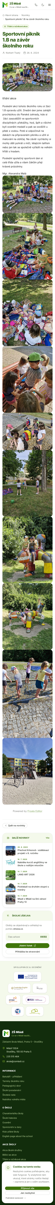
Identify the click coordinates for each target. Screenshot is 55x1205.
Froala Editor (35, 811)
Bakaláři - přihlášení (12, 1076)
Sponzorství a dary (11, 1127)
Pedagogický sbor (11, 1085)
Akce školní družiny (12, 1150)
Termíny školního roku (13, 1081)
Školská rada (8, 1094)
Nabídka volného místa (13, 1099)
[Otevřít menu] (49, 5)
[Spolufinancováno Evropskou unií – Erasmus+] (27, 976)
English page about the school (17, 1136)
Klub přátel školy (10, 1131)
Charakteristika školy (12, 1113)
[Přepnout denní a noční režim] (43, 5)
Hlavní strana (11, 15)
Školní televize (9, 1118)
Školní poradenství (11, 1090)
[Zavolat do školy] (36, 5)
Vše (47, 838)
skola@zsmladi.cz (15, 1061)
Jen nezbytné (27, 1193)
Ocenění (6, 1122)
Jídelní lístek (25, 945)
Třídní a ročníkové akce (17, 26)
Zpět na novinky (16, 825)
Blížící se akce (9, 1154)
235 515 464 (12, 1056)
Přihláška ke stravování (27, 951)
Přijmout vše (27, 1188)
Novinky (26, 15)
